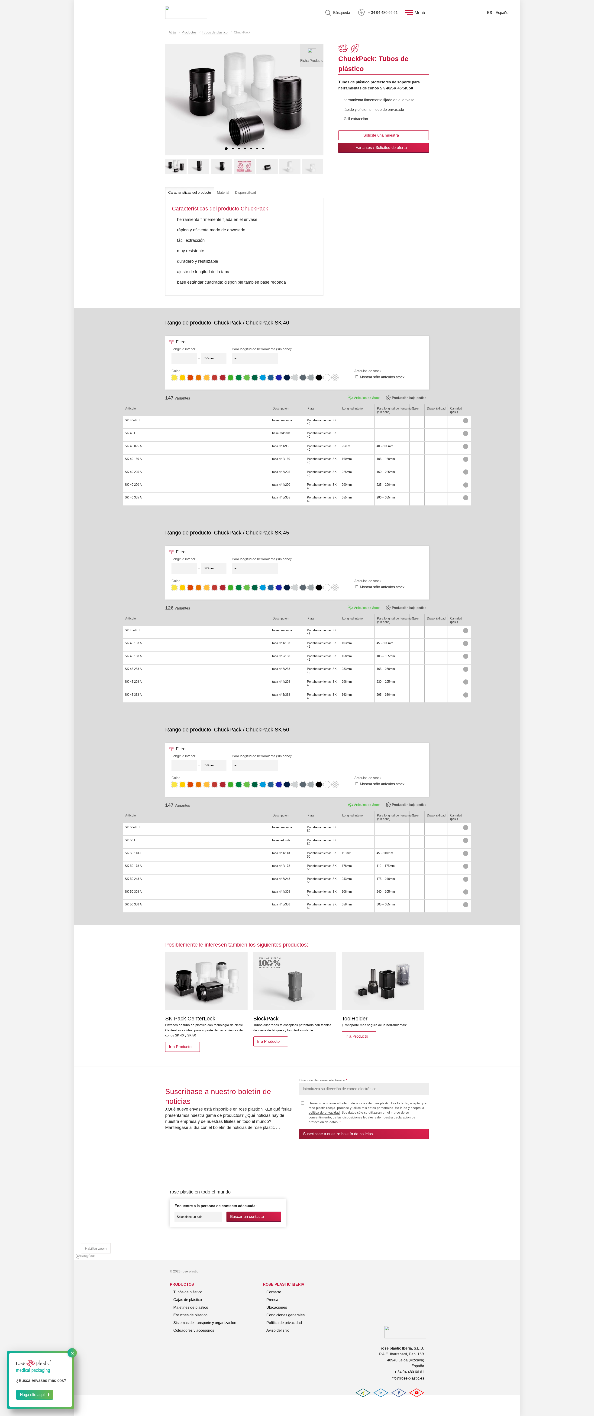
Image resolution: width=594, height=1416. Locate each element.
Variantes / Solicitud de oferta (381, 147)
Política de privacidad (284, 1323)
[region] (297, 1205)
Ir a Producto (180, 1047)
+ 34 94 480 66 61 (383, 13)
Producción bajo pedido (409, 398)
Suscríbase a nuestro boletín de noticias (338, 1134)
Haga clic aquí (32, 1395)
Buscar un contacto (247, 1216)
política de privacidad (324, 1112)
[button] (226, 148)
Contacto (273, 1292)
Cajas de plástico (187, 1300)
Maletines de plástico (190, 1307)
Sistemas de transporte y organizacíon (204, 1323)
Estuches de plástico (190, 1315)
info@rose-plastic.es (407, 1378)
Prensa (272, 1300)
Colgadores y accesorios (193, 1330)
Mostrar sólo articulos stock (382, 377)
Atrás (172, 32)
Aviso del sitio (277, 1330)
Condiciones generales (285, 1315)
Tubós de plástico (187, 1292)
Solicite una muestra (381, 135)
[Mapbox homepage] (86, 1256)
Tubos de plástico (215, 32)
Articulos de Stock (367, 398)
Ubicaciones (276, 1307)
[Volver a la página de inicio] (186, 13)
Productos (189, 32)
